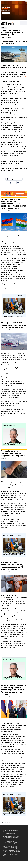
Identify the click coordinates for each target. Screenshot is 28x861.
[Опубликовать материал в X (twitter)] (18, 183)
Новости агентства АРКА (12, 296)
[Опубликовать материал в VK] (14, 183)
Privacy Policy (5, 855)
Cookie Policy (16, 855)
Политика (3, 27)
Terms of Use (11, 855)
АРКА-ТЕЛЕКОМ (9, 425)
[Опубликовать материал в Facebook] (10, 183)
